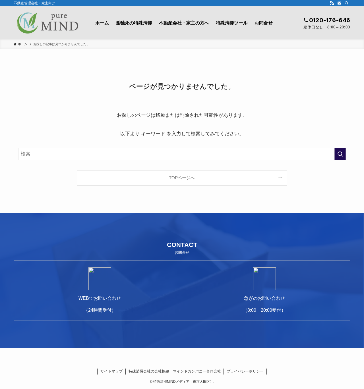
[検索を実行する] (340, 154)
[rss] (332, 3)
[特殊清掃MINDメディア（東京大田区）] (47, 23)
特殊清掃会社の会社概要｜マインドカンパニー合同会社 (175, 371)
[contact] (339, 3)
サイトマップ (111, 371)
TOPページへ (182, 177)
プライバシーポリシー (245, 371)
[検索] (346, 3)
